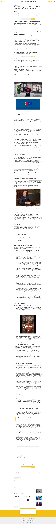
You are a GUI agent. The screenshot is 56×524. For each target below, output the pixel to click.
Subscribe (49, 1)
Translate (16, 5)
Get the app (31, 520)
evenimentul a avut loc (23, 165)
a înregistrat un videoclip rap (24, 308)
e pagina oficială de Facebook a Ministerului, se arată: (27, 158)
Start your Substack (26, 520)
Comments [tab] (16, 478)
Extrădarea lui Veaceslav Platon (21, 386)
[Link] (13, 21)
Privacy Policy (33, 469)
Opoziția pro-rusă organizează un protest (22, 350)
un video (31, 125)
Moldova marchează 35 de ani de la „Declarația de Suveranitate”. (26, 336)
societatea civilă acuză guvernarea (32, 398)
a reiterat (22, 153)
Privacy (27, 518)
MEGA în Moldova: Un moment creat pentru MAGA (23, 496)
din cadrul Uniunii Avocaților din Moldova (26, 367)
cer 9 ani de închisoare (23, 287)
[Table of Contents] (0, 261)
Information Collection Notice (27, 469)
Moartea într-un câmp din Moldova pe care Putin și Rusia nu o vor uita (24, 490)
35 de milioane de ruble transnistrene (28, 174)
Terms (29, 518)
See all (16, 507)
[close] (35, 498)
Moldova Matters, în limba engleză (36, 15)
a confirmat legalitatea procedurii (24, 405)
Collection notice (33, 518)
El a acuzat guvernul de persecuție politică (29, 292)
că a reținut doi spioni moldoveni (27, 250)
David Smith (22, 11)
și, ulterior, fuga (31, 273)
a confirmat (33, 142)
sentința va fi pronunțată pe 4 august (21, 290)
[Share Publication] (46, 1)
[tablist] (17, 478)
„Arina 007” (40, 269)
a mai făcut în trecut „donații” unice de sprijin (33, 212)
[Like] (15, 14)
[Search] (45, 1)
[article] (28, 492)
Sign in (54, 1)
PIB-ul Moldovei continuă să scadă (21, 410)
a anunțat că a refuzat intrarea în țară (34, 115)
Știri (15, 4)
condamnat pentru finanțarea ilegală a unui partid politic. (29, 268)
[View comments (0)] (16, 14)
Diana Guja (18, 11)
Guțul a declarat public (36, 296)
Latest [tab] (17, 487)
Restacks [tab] (19, 478)
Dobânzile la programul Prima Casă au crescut (23, 422)
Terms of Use (31, 510)
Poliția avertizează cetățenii (20, 260)
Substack (24, 522)
